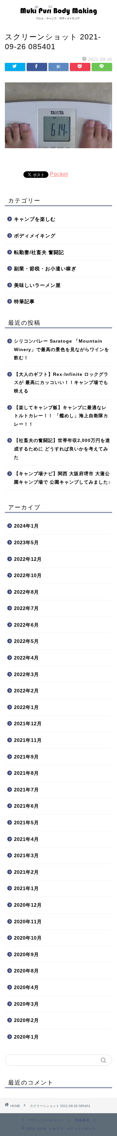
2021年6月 (26, 806)
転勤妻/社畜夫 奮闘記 (39, 252)
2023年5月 (26, 542)
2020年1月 (26, 1037)
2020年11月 (28, 921)
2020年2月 (26, 1020)
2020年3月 (26, 1004)
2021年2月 (26, 872)
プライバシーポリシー (46, 1120)
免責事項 (82, 1120)
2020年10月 (28, 938)
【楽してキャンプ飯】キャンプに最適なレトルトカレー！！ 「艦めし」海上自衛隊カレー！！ (61, 416)
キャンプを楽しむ (35, 219)
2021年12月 (28, 723)
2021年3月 (26, 855)
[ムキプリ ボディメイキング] (58, 18)
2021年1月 (26, 888)
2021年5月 (26, 822)
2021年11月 (28, 740)
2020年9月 (26, 954)
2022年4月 (26, 657)
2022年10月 (28, 575)
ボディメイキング (35, 235)
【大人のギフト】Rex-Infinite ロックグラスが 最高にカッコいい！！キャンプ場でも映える (61, 382)
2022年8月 (26, 592)
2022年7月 (26, 608)
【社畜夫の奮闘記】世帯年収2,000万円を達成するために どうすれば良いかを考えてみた (62, 449)
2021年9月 (26, 757)
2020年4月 (26, 987)
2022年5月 (26, 641)
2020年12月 (28, 905)
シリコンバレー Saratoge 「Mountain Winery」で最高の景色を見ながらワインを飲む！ (61, 349)
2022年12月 (28, 559)
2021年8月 (26, 773)
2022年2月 (26, 690)
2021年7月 (26, 789)
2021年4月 (26, 839)
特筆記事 (24, 301)
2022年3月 (26, 674)
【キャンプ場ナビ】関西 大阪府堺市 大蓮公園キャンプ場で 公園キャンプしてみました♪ (62, 478)
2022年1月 (26, 707)
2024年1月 (26, 526)
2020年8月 (26, 970)
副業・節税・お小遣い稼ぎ (45, 268)
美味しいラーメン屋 (37, 285)
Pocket (59, 174)
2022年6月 (26, 625)
